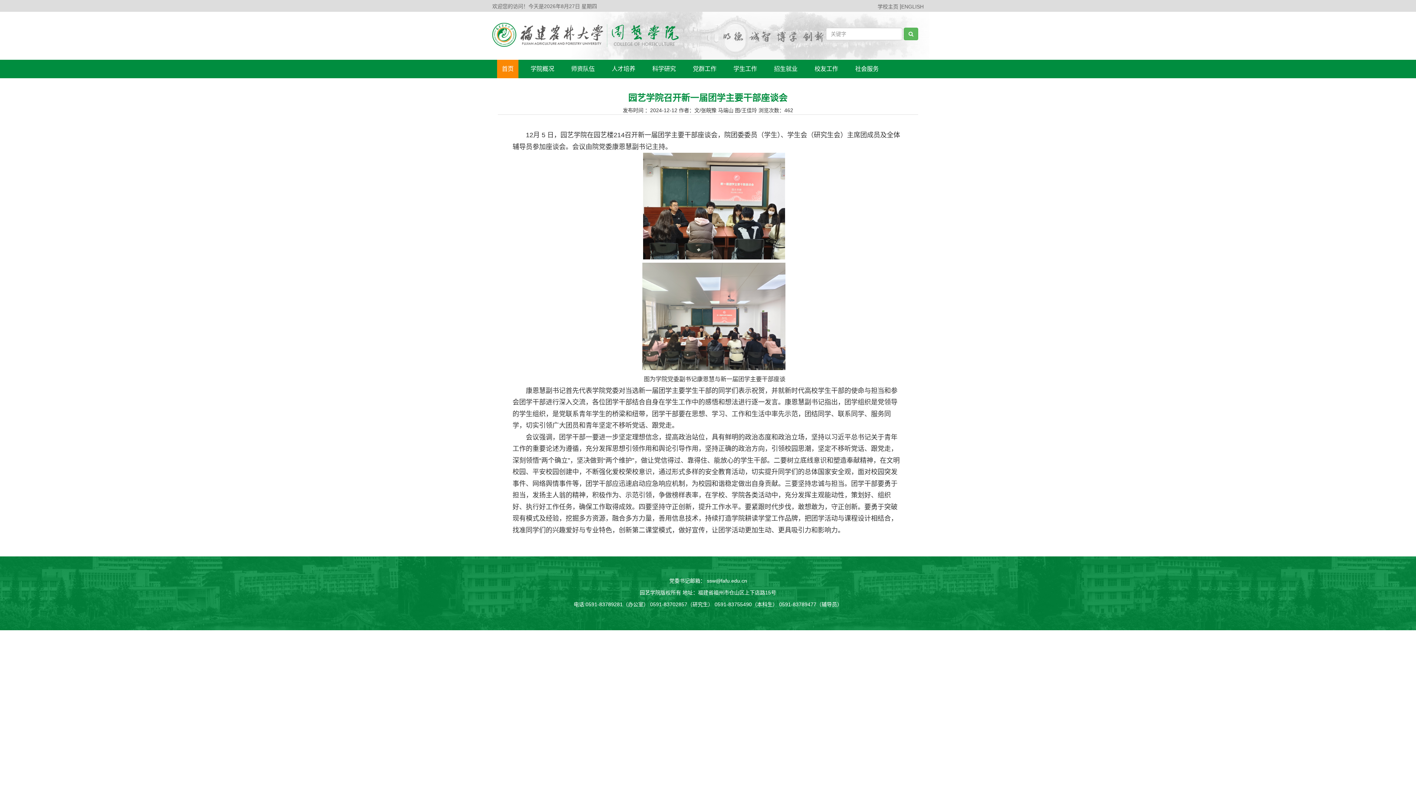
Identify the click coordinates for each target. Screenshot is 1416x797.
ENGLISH (912, 7)
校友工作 (826, 69)
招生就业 (786, 69)
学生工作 (745, 69)
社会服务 (867, 69)
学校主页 (888, 7)
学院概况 (542, 69)
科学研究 (664, 69)
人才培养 (623, 69)
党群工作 (704, 69)
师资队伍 (583, 69)
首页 (508, 69)
